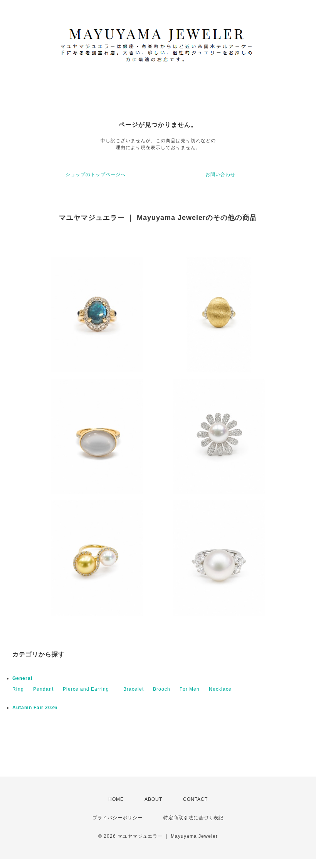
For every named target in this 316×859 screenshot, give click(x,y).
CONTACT (195, 799)
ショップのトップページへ (96, 174)
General (22, 678)
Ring (18, 689)
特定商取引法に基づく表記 (193, 817)
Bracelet (133, 689)
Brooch (161, 689)
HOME (116, 799)
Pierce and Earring (88, 689)
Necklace (220, 689)
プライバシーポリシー (117, 817)
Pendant (43, 689)
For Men (190, 689)
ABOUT (153, 799)
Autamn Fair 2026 (34, 707)
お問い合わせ (220, 174)
